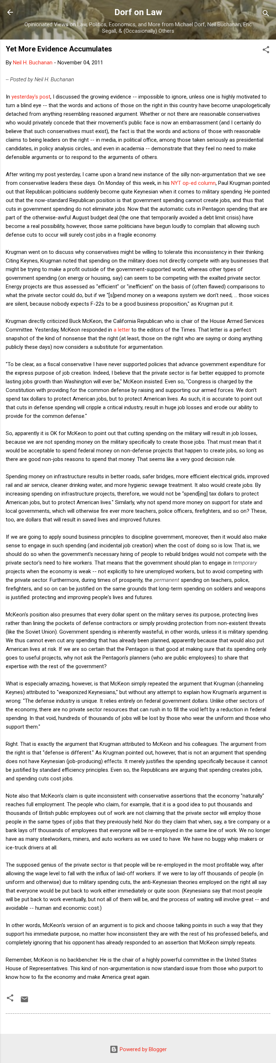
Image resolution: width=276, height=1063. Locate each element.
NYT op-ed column (193, 183)
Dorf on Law (138, 12)
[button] (266, 50)
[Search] (266, 15)
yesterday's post (31, 96)
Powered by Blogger (142, 1049)
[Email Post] (24, 1002)
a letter (122, 330)
